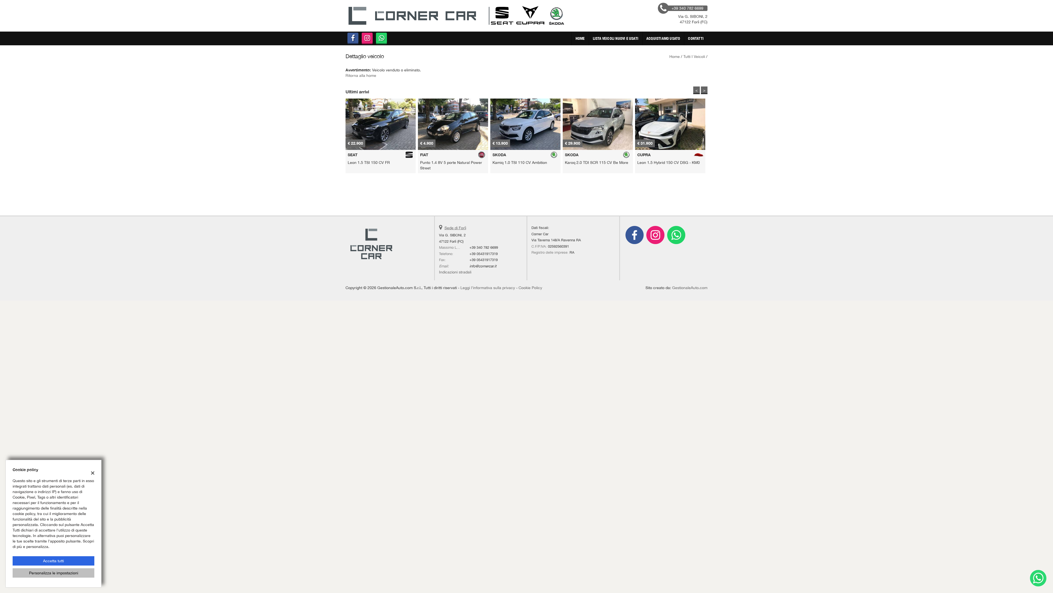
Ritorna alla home (361, 75)
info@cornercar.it (482, 266)
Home (580, 38)
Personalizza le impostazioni (53, 573)
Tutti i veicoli (694, 56)
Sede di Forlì (455, 228)
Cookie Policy (530, 288)
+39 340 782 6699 (483, 247)
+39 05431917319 (483, 253)
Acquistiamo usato (663, 38)
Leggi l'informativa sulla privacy (487, 288)
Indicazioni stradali (455, 272)
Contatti (696, 38)
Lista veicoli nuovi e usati (615, 38)
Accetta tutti (53, 561)
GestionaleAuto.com (689, 288)
